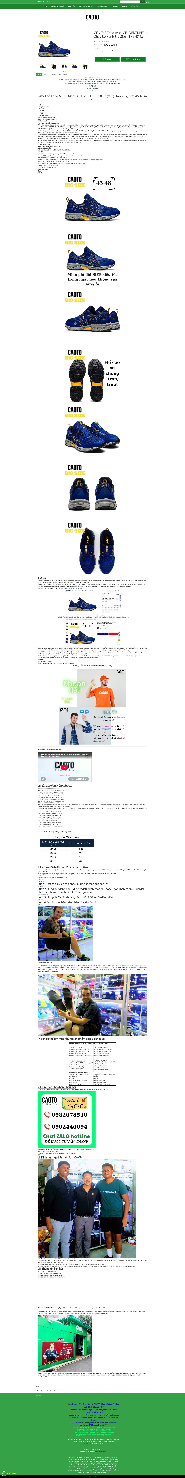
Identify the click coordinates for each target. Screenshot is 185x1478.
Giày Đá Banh (73, 1076)
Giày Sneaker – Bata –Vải (100, 1082)
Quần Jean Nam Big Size (100, 1066)
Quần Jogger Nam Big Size (100, 1070)
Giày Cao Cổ (96, 1078)
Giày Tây (95, 1076)
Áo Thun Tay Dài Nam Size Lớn (77, 1053)
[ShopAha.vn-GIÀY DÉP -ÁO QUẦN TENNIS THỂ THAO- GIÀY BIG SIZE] (92, 18)
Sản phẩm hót (136, 6)
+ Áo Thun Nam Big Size (76, 1047)
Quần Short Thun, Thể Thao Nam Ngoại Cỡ (81, 1063)
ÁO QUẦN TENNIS (101, 6)
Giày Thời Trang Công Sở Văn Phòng (105, 1075)
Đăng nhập (41, 1)
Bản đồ (124, 6)
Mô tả (39, 74)
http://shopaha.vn (101, 1451)
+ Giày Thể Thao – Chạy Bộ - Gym (78, 1075)
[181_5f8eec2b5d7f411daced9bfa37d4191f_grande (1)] (64, 66)
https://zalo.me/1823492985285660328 (82, 1149)
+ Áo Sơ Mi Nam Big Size (100, 1047)
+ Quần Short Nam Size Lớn (77, 1061)
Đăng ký (48, 1)
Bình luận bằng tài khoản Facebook (47, 1391)
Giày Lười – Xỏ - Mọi (99, 1080)
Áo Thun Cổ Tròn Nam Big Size (77, 1049)
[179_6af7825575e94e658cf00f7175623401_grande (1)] (75, 66)
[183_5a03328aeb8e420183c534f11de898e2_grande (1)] (85, 66)
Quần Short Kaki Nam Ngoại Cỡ (78, 1065)
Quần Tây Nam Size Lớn (100, 1064)
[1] (102, 52)
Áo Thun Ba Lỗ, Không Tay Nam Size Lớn (80, 1055)
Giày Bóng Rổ (73, 1082)
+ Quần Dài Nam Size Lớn (100, 1060)
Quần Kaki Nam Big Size (100, 1068)
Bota (96, 1476)
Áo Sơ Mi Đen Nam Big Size (101, 1055)
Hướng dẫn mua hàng (50, 74)
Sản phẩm (71, 6)
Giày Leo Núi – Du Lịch (75, 1084)
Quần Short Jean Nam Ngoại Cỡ (78, 1067)
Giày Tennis (72, 1078)
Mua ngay (108, 59)
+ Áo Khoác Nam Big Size (76, 1069)
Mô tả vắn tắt (63, 74)
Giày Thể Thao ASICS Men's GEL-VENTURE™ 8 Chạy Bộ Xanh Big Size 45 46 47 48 (80, 131)
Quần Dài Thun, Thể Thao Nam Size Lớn (104, 1062)
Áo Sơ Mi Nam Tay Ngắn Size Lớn (102, 1049)
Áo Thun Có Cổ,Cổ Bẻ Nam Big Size (79, 1051)
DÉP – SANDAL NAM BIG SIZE (103, 1084)
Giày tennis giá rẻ (85, 6)
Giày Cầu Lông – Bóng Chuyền (78, 1080)
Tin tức (38, 1395)
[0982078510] (4, 1474)
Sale (45, 6)
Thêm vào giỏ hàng (134, 59)
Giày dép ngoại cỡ (57, 6)
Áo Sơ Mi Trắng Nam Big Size (101, 1053)
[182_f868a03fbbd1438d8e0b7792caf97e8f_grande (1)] (53, 66)
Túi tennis (114, 6)
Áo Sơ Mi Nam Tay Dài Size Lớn (102, 1051)
